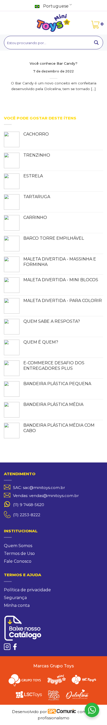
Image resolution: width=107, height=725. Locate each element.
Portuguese (55, 6)
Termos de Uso (19, 553)
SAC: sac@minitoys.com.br (39, 487)
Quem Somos (18, 545)
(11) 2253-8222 (26, 514)
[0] (95, 25)
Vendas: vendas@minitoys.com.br (46, 495)
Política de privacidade (27, 589)
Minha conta (17, 605)
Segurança (15, 597)
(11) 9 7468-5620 (28, 504)
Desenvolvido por (30, 711)
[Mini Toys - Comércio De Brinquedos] (53, 23)
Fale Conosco (17, 561)
